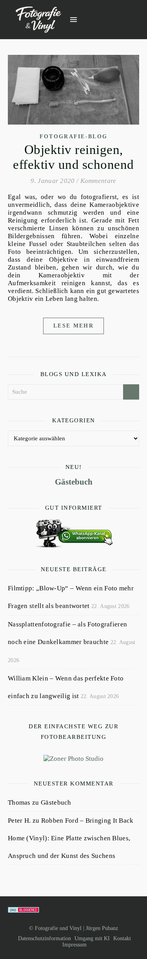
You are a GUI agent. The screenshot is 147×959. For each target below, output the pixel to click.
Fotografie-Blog (74, 136)
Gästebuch (74, 482)
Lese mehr (73, 326)
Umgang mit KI (92, 938)
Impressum (74, 945)
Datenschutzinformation (44, 938)
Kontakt (122, 938)
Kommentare (98, 181)
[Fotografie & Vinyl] (38, 20)
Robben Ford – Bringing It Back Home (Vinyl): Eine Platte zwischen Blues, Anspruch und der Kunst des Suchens (71, 838)
